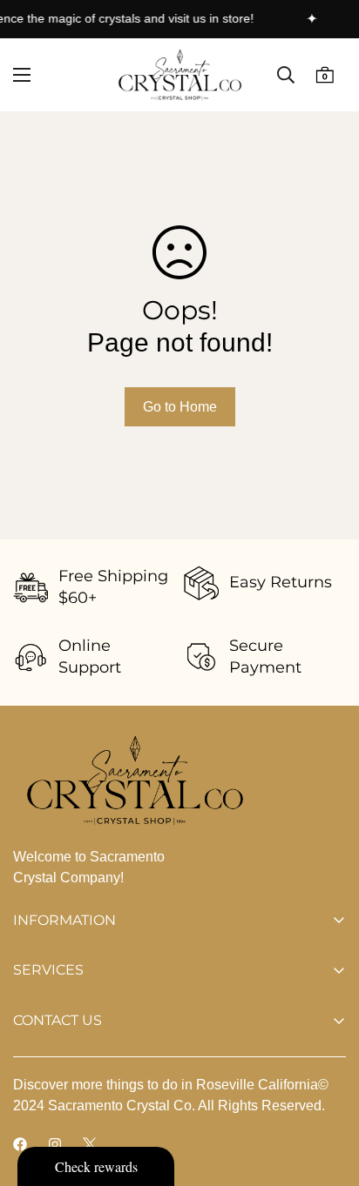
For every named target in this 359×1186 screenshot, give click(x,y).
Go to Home (180, 406)
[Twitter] (90, 1144)
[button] (324, 75)
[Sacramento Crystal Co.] (180, 74)
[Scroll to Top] (327, 1093)
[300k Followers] (20, 1144)
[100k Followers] (55, 1144)
